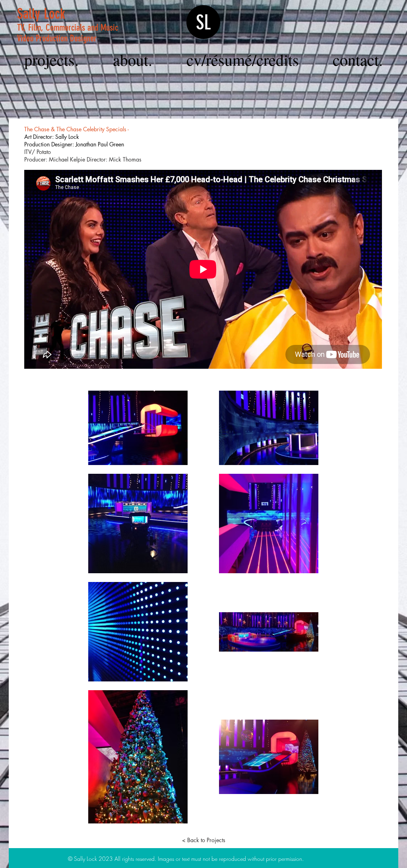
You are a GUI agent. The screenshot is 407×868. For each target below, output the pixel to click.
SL (203, 23)
